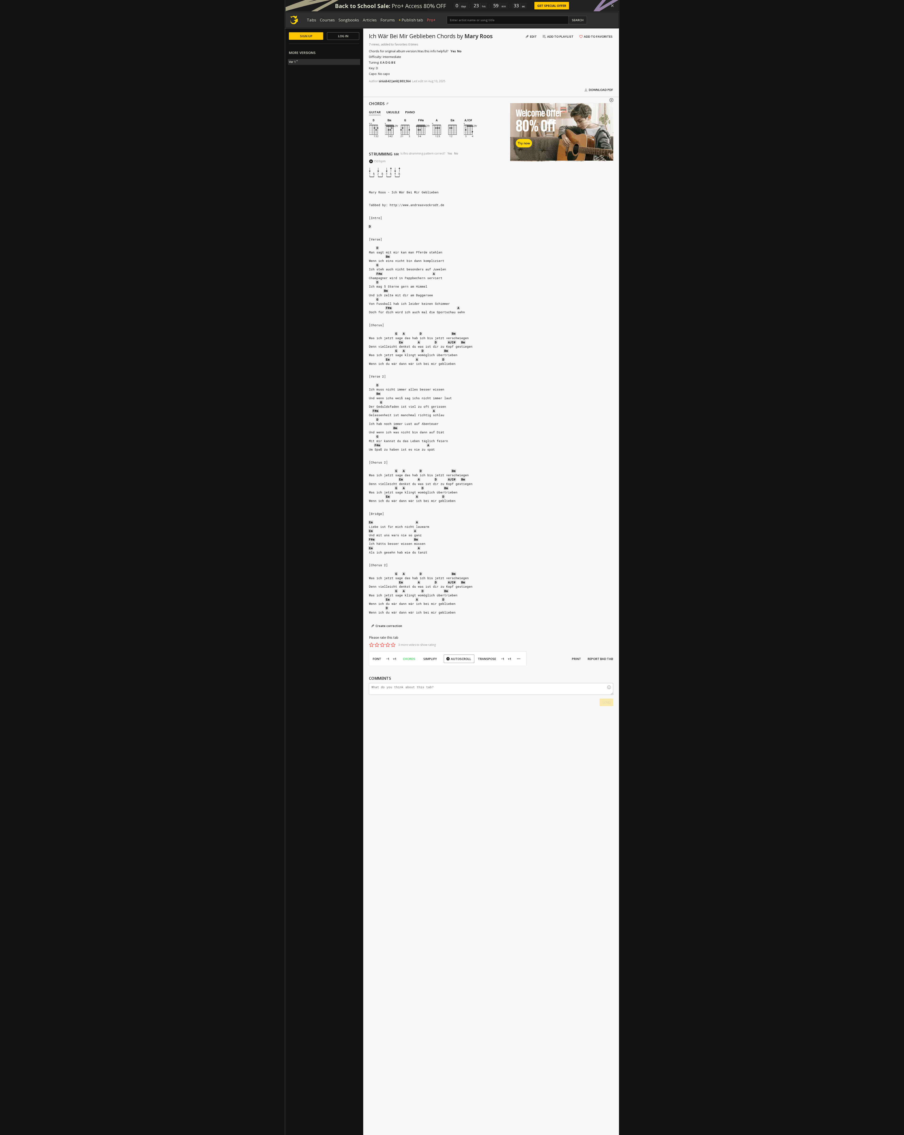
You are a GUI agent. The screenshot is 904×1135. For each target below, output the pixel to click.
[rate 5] (393, 645)
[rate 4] (388, 645)
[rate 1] (371, 645)
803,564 (405, 81)
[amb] (395, 81)
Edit (396, 154)
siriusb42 (385, 81)
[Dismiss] (612, 5)
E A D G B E (388, 62)
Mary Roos (478, 36)
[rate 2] (377, 645)
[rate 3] (382, 645)
